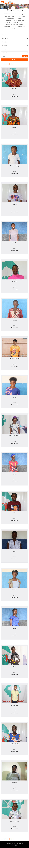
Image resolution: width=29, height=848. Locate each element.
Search (25, 56)
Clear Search (14, 59)
